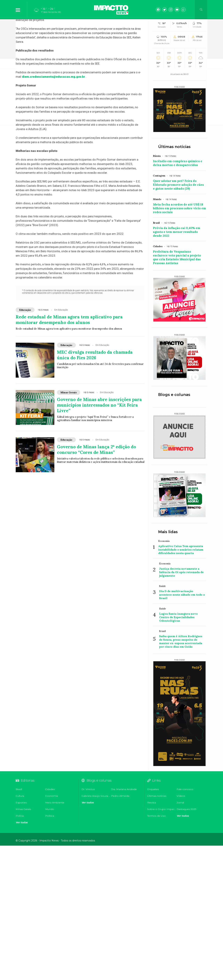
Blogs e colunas (174, 394)
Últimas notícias (174, 146)
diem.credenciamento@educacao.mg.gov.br (53, 76)
